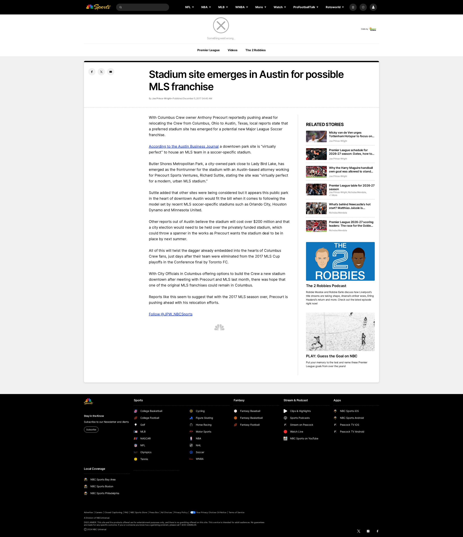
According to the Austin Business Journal (184, 146)
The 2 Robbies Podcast (326, 286)
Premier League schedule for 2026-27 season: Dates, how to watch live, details (350, 151)
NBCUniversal (103, 518)
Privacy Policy (181, 512)
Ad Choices (166, 512)
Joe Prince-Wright (161, 98)
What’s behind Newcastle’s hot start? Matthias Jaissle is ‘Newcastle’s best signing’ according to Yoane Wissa (349, 206)
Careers (98, 512)
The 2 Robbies (255, 50)
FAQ (126, 512)
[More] (353, 7)
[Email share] (110, 71)
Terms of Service (237, 512)
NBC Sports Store (138, 512)
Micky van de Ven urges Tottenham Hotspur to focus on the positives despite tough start (351, 134)
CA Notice (221, 512)
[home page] (98, 7)
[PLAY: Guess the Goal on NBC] (340, 332)
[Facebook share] (91, 71)
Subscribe (91, 429)
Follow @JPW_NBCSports (170, 314)
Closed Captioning (113, 512)
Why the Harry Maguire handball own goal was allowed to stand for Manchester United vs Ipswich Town (352, 169)
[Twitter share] (101, 71)
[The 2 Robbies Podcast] (340, 261)
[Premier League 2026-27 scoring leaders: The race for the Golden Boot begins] (316, 226)
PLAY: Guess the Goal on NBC (331, 356)
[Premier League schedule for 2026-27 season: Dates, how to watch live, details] (316, 154)
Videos (232, 50)
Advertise (88, 512)
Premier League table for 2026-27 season (352, 187)
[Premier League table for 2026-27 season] (316, 189)
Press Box (154, 512)
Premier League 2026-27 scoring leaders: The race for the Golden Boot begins (351, 223)
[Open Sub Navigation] (193, 7)
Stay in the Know (94, 415)
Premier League (208, 50)
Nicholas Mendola (357, 192)
